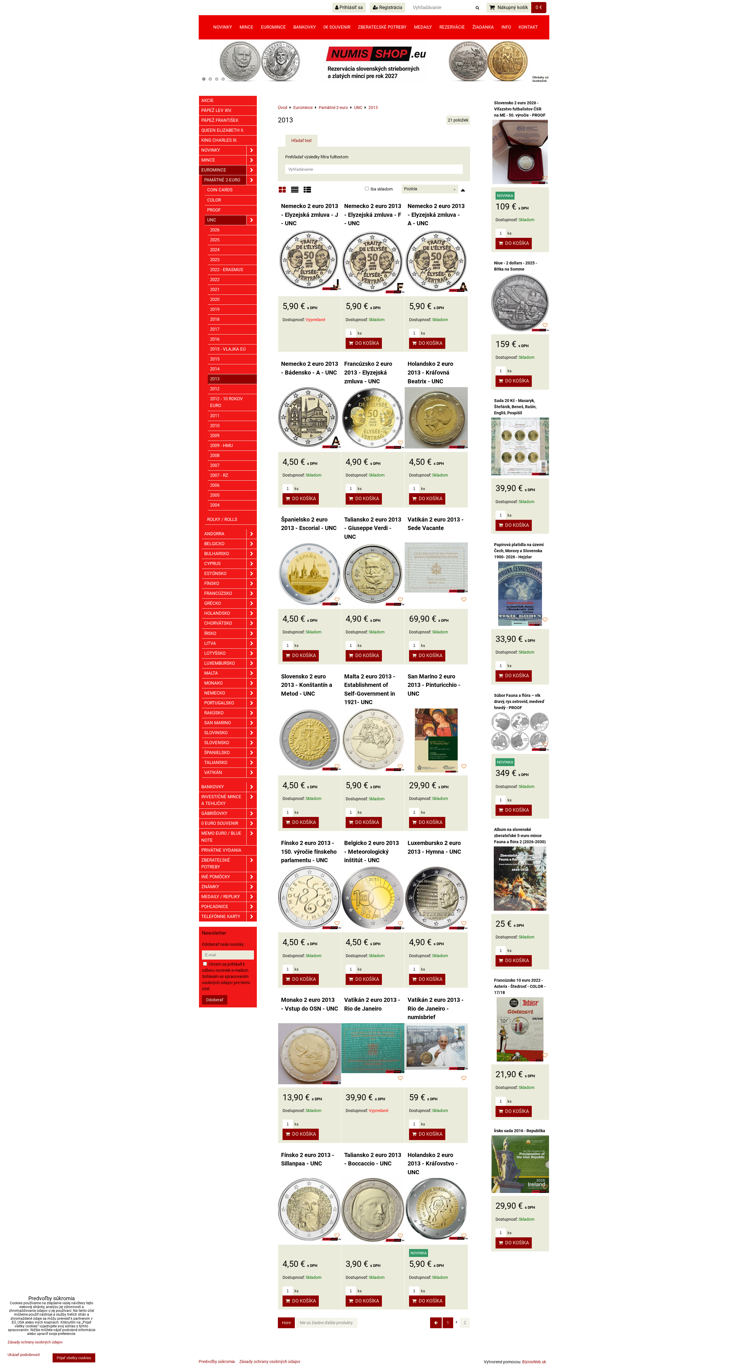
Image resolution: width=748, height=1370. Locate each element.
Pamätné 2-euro (222, 180)
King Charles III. (219, 140)
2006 (214, 485)
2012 (214, 389)
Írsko (210, 633)
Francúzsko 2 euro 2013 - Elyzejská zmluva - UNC (368, 372)
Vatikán (213, 772)
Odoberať (214, 999)
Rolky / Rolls (222, 519)
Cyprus (212, 563)
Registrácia (390, 7)
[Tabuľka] (307, 192)
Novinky (222, 27)
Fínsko (211, 583)
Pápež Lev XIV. (216, 110)
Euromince (273, 27)
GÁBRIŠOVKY (214, 813)
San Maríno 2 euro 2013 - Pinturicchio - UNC (434, 685)
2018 (214, 319)
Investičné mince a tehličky (221, 800)
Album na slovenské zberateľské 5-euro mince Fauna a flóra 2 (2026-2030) (520, 835)
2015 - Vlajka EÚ (228, 349)
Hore (286, 1322)
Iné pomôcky (215, 876)
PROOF (214, 210)
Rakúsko (214, 713)
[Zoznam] (294, 192)
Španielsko (217, 752)
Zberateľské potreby (382, 27)
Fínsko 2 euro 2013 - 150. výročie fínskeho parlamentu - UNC (309, 852)
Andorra (214, 533)
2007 (214, 465)
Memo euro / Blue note (221, 837)
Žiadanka (483, 27)
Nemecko (214, 693)
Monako (213, 683)
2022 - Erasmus (226, 269)
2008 (214, 455)
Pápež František (219, 120)
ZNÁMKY (210, 886)
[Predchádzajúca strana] (436, 1322)
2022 (214, 279)
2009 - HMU (221, 445)
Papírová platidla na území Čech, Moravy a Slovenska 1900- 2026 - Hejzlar (519, 550)
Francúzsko (218, 593)
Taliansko (215, 762)
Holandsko (217, 613)
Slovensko (216, 742)
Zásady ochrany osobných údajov (269, 1361)
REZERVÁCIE (452, 27)
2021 (214, 289)
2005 (214, 495)
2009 (214, 435)
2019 (214, 309)
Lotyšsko (215, 653)
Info (506, 27)
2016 (214, 339)
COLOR (214, 200)
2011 (214, 415)
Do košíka (366, 343)
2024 (214, 249)
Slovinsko (216, 732)
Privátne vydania (221, 850)
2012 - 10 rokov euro (226, 402)
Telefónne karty (220, 916)
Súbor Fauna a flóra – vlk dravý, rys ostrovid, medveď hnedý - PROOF (519, 701)
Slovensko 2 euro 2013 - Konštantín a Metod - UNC (306, 685)
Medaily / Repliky (220, 896)
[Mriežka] (282, 192)
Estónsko (215, 573)
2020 (214, 299)
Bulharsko (216, 553)
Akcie (207, 100)
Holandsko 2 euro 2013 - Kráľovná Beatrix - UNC (430, 372)
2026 (214, 230)
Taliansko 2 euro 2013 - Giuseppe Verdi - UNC (372, 528)
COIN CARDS (220, 190)
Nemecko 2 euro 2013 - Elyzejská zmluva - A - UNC (436, 215)
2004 (214, 505)
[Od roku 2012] (374, 82)
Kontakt (528, 27)
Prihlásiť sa (350, 7)
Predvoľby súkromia (217, 1361)
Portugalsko (219, 703)
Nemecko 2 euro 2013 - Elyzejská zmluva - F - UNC (372, 215)
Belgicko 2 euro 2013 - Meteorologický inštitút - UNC (371, 852)
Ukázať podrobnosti (24, 1355)
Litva (210, 643)
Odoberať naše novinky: (223, 944)
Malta (211, 673)
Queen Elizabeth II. (222, 130)
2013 (214, 379)
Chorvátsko (218, 623)
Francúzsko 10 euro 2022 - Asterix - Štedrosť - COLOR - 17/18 (520, 986)
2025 (214, 240)
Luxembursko (219, 663)
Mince (246, 27)
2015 (214, 359)
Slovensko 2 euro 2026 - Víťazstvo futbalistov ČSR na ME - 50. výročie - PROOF (520, 109)
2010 (214, 425)
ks (359, 333)
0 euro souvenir (219, 823)
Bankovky (304, 27)
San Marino (217, 722)
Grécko (212, 603)
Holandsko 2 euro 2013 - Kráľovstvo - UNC (433, 1164)
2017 (214, 329)
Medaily (423, 27)
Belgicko (214, 543)
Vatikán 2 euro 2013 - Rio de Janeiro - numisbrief (436, 1009)
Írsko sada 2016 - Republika (519, 1130)
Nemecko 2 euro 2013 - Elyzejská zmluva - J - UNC (309, 215)
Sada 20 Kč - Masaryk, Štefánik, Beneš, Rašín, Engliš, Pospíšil (515, 406)
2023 (214, 259)
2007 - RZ (219, 475)
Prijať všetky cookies (74, 1358)
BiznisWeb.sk (534, 1361)
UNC (211, 220)
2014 (214, 369)
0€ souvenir (336, 27)
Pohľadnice (214, 906)
